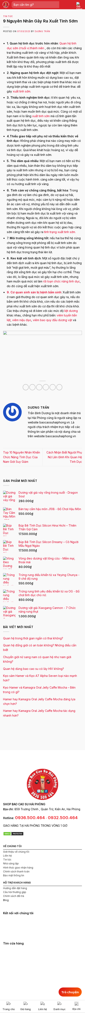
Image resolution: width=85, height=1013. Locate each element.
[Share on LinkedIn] (59, 387)
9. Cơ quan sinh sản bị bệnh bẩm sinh (34, 292)
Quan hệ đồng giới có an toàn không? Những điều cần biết (39, 647)
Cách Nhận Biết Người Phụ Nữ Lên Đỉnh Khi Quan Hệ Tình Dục (64, 457)
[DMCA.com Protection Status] (13, 833)
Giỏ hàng (25, 1009)
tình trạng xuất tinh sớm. (60, 232)
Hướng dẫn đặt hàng (15, 888)
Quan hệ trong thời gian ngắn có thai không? (33, 638)
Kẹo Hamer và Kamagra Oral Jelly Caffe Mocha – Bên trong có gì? (39, 690)
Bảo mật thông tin (13, 875)
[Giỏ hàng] (79, 6)
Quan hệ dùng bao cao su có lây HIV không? (33, 668)
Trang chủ (8, 1009)
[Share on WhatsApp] (26, 387)
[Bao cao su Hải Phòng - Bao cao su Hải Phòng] (5, 4)
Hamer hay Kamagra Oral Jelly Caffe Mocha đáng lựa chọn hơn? (39, 701)
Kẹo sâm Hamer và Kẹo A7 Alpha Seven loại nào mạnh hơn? (40, 678)
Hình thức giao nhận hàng (18, 867)
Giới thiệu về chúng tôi (16, 851)
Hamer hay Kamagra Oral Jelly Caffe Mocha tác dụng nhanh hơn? (39, 713)
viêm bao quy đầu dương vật (52, 320)
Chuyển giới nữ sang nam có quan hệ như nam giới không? (37, 659)
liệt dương (71, 310)
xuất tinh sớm (21, 91)
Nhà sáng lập (11, 863)
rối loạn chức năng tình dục (61, 281)
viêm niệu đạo (21, 320)
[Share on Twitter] (39, 387)
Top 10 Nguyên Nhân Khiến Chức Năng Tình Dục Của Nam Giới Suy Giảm (21, 457)
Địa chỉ (76, 1009)
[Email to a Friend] (46, 387)
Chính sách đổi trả (13, 896)
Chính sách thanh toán (16, 871)
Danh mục (59, 1009)
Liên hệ (7, 855)
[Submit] (56, 4)
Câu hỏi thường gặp (14, 892)
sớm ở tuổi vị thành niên (28, 48)
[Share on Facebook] (32, 387)
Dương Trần (42, 31)
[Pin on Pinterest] (53, 387)
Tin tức (8, 16)
